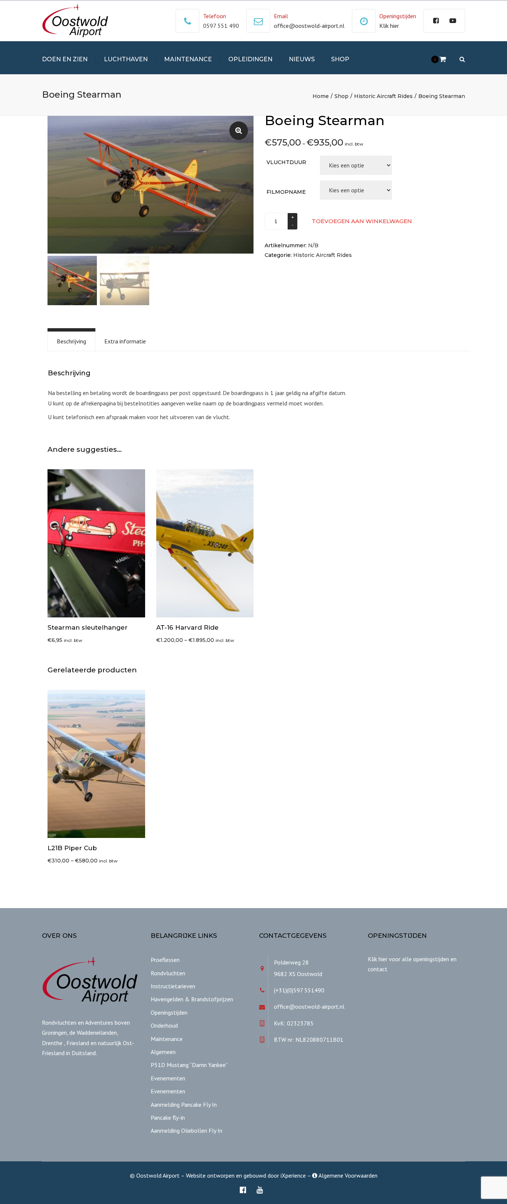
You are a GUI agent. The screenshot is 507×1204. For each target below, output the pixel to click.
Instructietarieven (173, 986)
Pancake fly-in (168, 1117)
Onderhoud (164, 1025)
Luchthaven (126, 59)
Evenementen (168, 1078)
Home (321, 96)
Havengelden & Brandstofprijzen (192, 999)
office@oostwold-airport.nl (309, 25)
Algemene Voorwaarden (347, 1175)
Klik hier (389, 25)
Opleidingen (250, 59)
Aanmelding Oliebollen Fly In (186, 1130)
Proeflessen (165, 959)
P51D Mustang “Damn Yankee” (189, 1064)
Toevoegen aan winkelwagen (362, 221)
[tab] (71, 341)
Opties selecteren (207, 544)
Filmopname (286, 192)
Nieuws (302, 59)
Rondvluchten (168, 973)
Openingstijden (169, 1012)
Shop (340, 59)
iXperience (293, 1175)
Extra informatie (125, 341)
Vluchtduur (286, 162)
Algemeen (163, 1051)
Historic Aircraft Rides (383, 96)
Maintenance (188, 59)
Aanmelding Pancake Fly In (184, 1104)
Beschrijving (71, 341)
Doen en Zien (65, 59)
